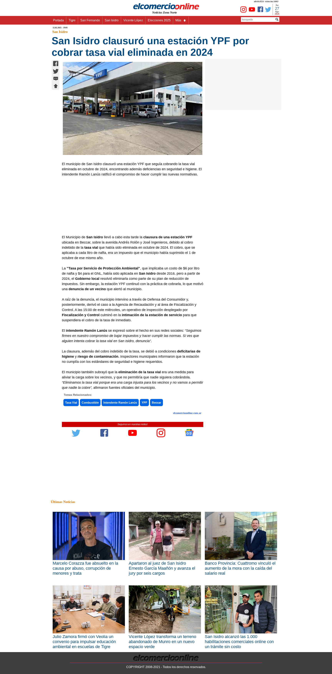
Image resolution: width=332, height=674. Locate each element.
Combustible (90, 402)
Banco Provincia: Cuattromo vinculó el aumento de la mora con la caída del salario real (240, 568)
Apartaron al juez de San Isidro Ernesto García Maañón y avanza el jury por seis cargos (162, 568)
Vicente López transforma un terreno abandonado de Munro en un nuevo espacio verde (162, 641)
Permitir (196, 22)
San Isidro (112, 20)
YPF (144, 402)
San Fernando (90, 20)
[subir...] (56, 86)
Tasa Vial (71, 402)
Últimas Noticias (63, 502)
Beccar (156, 402)
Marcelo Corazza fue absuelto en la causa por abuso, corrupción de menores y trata (85, 568)
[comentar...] (56, 79)
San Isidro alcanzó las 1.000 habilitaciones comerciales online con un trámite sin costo (239, 641)
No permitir (176, 22)
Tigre (72, 20)
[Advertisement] (130, 206)
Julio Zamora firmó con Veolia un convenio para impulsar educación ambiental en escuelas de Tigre (84, 641)
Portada (58, 20)
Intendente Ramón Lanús (120, 402)
